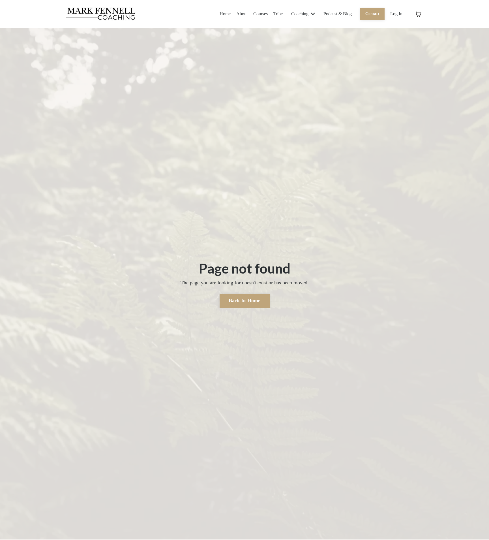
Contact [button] (372, 13)
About (242, 13)
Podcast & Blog (337, 13)
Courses (260, 13)
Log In (396, 13)
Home (225, 13)
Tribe (278, 13)
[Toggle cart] (418, 13)
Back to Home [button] (245, 300)
